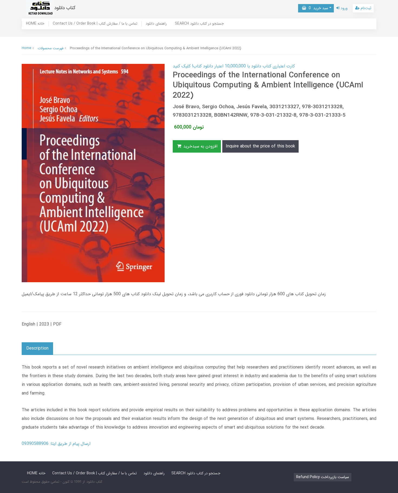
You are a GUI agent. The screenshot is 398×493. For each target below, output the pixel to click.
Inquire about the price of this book (260, 146)
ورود (344, 8)
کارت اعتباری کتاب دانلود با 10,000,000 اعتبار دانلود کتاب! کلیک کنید (234, 66)
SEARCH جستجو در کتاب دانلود (199, 24)
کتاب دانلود (65, 8)
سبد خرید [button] (317, 8)
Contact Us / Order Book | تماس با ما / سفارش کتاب (95, 24)
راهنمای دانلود (156, 24)
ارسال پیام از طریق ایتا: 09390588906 (56, 443)
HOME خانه (35, 24)
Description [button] (37, 348)
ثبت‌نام (365, 8)
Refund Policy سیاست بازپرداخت (322, 477)
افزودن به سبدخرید (199, 146)
